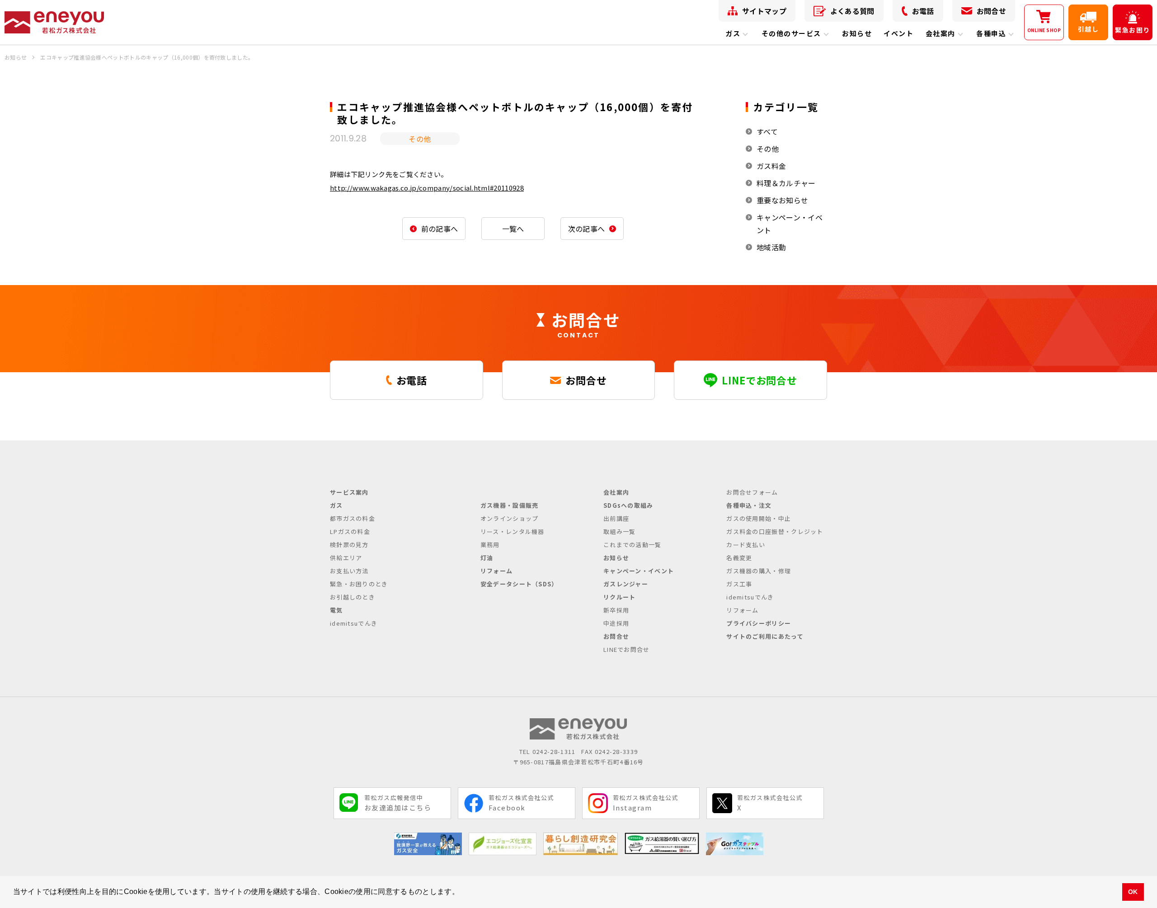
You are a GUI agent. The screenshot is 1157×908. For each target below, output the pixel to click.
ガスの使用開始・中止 (758, 518)
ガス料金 (771, 165)
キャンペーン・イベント (790, 223)
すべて (767, 131)
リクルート (619, 597)
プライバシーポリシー (758, 623)
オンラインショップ (509, 518)
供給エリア (346, 557)
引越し (1088, 28)
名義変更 (739, 557)
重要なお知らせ (782, 200)
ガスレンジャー (625, 584)
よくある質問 (852, 10)
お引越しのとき (352, 597)
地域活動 (771, 247)
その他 (768, 148)
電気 (336, 610)
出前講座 (616, 518)
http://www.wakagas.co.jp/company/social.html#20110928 (427, 187)
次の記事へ (586, 228)
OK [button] (1133, 891)
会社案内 (940, 33)
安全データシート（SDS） (519, 584)
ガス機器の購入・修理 (758, 570)
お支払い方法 (349, 570)
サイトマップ (764, 10)
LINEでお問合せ (626, 649)
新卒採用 (616, 610)
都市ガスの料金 (352, 518)
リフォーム (496, 570)
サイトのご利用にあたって (765, 636)
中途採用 (616, 623)
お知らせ (857, 33)
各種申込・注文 (748, 505)
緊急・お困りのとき (359, 584)
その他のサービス (791, 33)
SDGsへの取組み (628, 505)
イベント (898, 33)
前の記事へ (439, 228)
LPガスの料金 (350, 531)
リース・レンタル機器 (512, 531)
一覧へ (513, 228)
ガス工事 (739, 584)
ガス (732, 33)
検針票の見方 (349, 544)
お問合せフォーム (752, 492)
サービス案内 (349, 492)
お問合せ (991, 10)
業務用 (490, 544)
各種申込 (991, 33)
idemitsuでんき (353, 623)
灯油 (487, 557)
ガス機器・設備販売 (509, 505)
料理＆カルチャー (786, 183)
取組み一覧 (619, 531)
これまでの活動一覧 (632, 544)
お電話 (923, 10)
